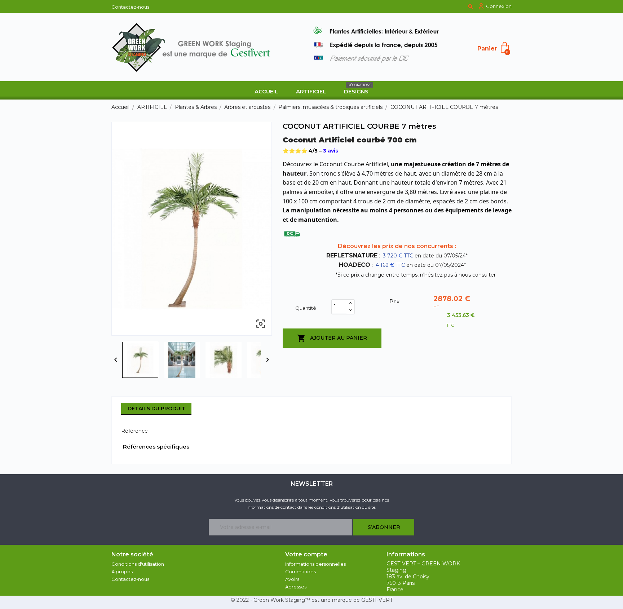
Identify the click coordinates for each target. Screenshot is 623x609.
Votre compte (306, 554)
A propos (122, 571)
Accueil (266, 91)
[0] (505, 47)
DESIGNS (357, 89)
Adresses (295, 587)
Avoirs (292, 579)
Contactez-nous (130, 7)
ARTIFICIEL (311, 91)
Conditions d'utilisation (137, 564)
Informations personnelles (315, 564)
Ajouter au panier (332, 338)
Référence (134, 431)
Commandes (300, 571)
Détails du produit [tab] (156, 408)
